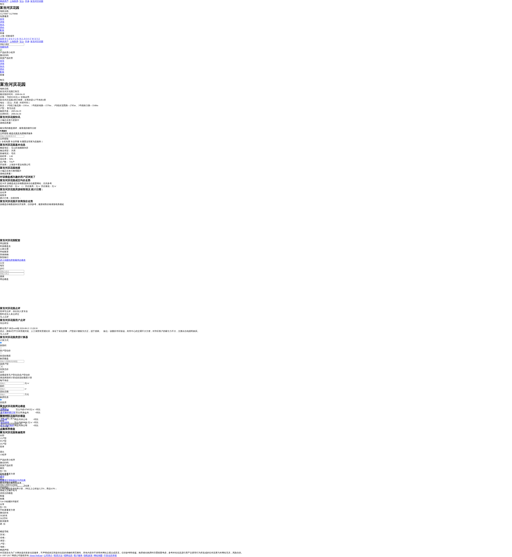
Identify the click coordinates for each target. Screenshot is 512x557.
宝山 (21, 1)
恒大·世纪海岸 (7, 425)
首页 (2, 19)
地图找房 (4, 47)
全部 (2, 39)
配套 (2, 30)
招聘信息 (68, 555)
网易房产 (4, 1)
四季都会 (5, 409)
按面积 (3, 345)
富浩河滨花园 (36, 1)
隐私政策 (88, 555)
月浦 (27, 1)
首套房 (3, 402)
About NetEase (35, 555)
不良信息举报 (110, 555)
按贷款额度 (5, 356)
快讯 (2, 25)
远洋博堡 (5, 422)
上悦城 (4, 419)
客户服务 (78, 555)
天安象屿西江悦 (8, 412)
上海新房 (14, 1)
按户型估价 (5, 350)
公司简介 (48, 555)
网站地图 (98, 555)
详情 (2, 22)
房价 (2, 27)
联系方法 (58, 555)
